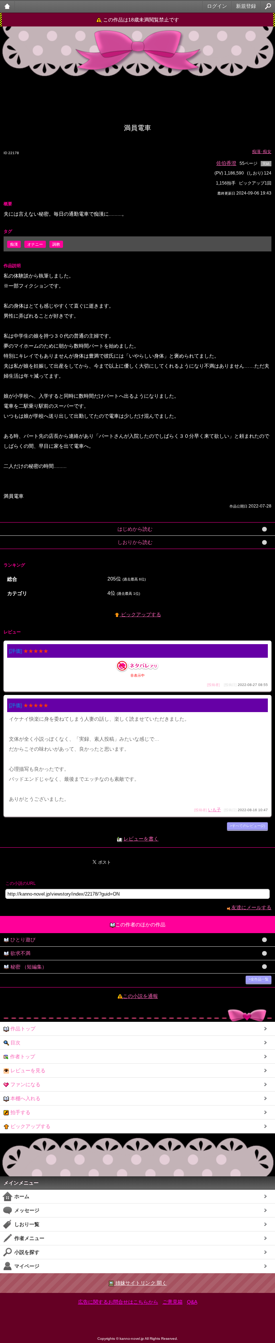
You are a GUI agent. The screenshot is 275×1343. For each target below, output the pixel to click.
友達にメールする (250, 907)
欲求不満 (19, 953)
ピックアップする (140, 614)
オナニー (35, 244)
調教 (56, 244)
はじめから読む (135, 529)
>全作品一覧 (259, 979)
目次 (14, 1042)
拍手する (19, 1112)
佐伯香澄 (226, 163)
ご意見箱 (173, 1302)
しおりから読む (135, 542)
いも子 (214, 809)
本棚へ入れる (24, 1098)
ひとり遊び (22, 939)
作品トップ (22, 1028)
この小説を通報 (140, 996)
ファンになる (24, 1084)
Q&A (192, 1302)
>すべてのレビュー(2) (247, 826)
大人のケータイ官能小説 (7, 6)
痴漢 (14, 244)
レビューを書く (141, 839)
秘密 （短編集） (28, 967)
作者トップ (22, 1056)
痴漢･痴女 (261, 151)
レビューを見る (27, 1070)
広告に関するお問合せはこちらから (118, 1302)
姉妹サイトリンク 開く (140, 1283)
